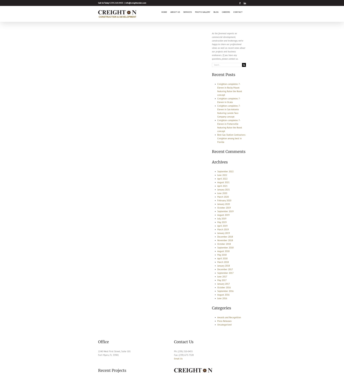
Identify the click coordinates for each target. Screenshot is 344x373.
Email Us (178, 358)
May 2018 (222, 254)
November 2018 (225, 240)
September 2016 (225, 291)
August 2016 (223, 294)
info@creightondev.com (135, 3)
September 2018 (225, 247)
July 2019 (221, 218)
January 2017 (223, 283)
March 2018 (223, 262)
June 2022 (222, 175)
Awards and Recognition (229, 317)
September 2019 (225, 211)
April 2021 (222, 185)
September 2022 (225, 171)
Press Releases (224, 321)
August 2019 (223, 214)
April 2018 (222, 258)
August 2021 (223, 182)
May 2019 (222, 222)
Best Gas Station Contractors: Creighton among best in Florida (231, 138)
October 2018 (224, 243)
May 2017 (222, 280)
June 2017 (222, 276)
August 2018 (223, 251)
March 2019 (223, 229)
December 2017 (225, 269)
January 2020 (223, 204)
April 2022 (222, 178)
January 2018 (223, 265)
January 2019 (223, 233)
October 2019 (224, 207)
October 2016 (224, 287)
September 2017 (225, 272)
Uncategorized (224, 324)
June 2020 (222, 193)
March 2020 (223, 196)
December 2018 (225, 236)
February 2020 (224, 200)
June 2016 (222, 298)
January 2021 (223, 189)
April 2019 (222, 225)
